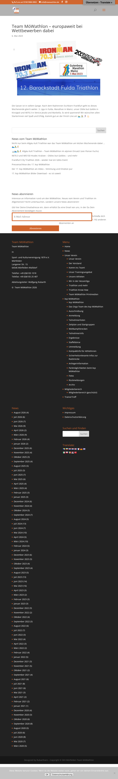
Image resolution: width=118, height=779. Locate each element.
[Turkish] (75, 452)
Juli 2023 (18, 577)
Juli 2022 (18, 630)
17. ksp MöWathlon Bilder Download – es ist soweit (36, 173)
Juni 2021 (18, 688)
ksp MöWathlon (76, 302)
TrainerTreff (70, 397)
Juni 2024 (18, 528)
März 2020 (19, 746)
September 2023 (22, 568)
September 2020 (22, 723)
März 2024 (19, 541)
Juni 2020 (18, 737)
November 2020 (21, 714)
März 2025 (19, 488)
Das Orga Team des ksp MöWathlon (86, 306)
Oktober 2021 (20, 670)
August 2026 (20, 412)
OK (47, 774)
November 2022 (21, 612)
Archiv (72, 384)
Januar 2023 (19, 603)
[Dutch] (72, 449)
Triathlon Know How (78, 289)
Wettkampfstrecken (78, 328)
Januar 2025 (19, 497)
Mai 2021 (18, 692)
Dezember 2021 (21, 661)
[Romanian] (69, 452)
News (67, 251)
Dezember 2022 (21, 608)
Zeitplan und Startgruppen (82, 324)
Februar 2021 (20, 701)
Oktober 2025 (20, 457)
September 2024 (22, 514)
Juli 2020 (18, 732)
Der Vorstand (75, 263)
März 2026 (19, 434)
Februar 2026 (20, 439)
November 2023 (21, 559)
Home (67, 246)
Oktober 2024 (20, 510)
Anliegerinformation (78, 363)
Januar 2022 (19, 657)
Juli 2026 (18, 417)
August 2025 (20, 466)
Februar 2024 (20, 545)
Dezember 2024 (21, 501)
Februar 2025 (20, 492)
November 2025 (21, 452)
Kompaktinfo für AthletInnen (82, 351)
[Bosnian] (64, 449)
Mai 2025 (18, 479)
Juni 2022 (18, 634)
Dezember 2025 (21, 448)
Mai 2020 (18, 741)
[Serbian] (72, 452)
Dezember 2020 (21, 710)
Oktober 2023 (20, 563)
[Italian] (64, 452)
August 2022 (20, 625)
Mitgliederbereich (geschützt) (83, 392)
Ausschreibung (76, 311)
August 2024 (20, 519)
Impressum (70, 412)
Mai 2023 (18, 585)
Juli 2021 (18, 683)
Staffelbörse (74, 342)
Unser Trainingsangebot (80, 272)
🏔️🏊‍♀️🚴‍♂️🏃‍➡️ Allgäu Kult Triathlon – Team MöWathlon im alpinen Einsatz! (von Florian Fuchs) (55, 151)
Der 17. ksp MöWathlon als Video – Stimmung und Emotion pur (42, 169)
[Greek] (84, 449)
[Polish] (66, 452)
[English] (75, 449)
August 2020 (20, 728)
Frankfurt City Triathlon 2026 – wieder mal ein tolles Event (40, 160)
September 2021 (22, 674)
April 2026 (19, 430)
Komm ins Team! (77, 267)
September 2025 (22, 461)
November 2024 (21, 506)
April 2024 (19, 537)
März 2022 (19, 648)
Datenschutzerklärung (75, 417)
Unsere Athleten (76, 276)
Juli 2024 (18, 523)
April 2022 (19, 643)
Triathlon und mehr (78, 285)
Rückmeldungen (76, 380)
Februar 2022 (20, 652)
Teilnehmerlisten (77, 320)
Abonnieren (35, 228)
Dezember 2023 (21, 554)
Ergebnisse (74, 337)
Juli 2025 (18, 470)
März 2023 (19, 594)
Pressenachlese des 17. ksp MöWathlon (31, 164)
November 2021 (21, 666)
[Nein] (114, 773)
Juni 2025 (18, 474)
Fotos (71, 375)
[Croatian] (69, 449)
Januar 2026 (19, 443)
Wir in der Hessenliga (79, 281)
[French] (78, 449)
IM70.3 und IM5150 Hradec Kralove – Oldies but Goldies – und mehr (44, 155)
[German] (81, 449)
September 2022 (22, 621)
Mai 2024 (18, 532)
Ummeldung (75, 346)
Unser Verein (75, 258)
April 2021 (19, 697)
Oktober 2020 (20, 719)
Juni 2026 (18, 421)
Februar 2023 (20, 599)
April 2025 (19, 483)
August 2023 (20, 572)
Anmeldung (74, 315)
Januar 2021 (19, 706)
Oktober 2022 (20, 617)
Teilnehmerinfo (76, 333)
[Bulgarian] (66, 449)
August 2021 (20, 679)
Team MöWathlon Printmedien (83, 294)
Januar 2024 (19, 550)
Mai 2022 (18, 639)
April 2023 (19, 590)
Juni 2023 (18, 581)
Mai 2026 (18, 426)
